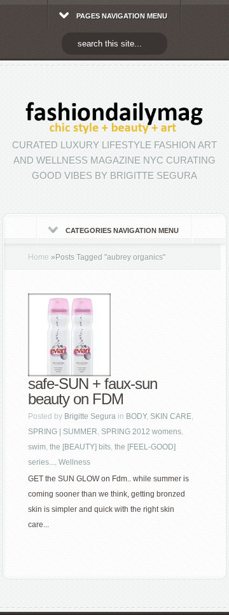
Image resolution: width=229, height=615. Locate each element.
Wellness (74, 462)
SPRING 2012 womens (141, 431)
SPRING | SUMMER (62, 431)
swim (37, 446)
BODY (136, 416)
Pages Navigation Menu (121, 16)
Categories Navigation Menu (122, 230)
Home (38, 257)
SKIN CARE (170, 416)
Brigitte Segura (90, 416)
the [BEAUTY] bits (80, 446)
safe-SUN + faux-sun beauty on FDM (92, 391)
